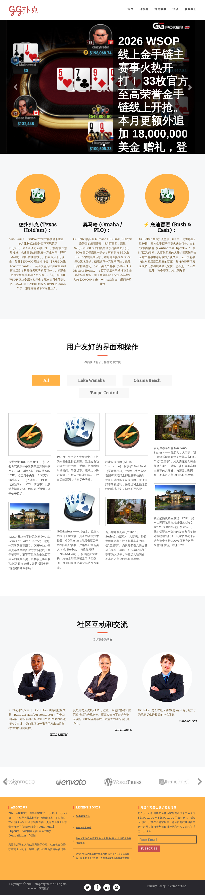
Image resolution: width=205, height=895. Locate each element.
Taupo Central (104, 392)
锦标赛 (144, 9)
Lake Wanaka (91, 380)
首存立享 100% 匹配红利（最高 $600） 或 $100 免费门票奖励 (103, 840)
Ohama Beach (147, 380)
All (46, 380)
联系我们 (191, 9)
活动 (176, 9)
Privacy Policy (156, 886)
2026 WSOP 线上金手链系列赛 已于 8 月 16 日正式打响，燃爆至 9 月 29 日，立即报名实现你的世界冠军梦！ (103, 856)
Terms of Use (177, 886)
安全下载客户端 (83, 827)
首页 (131, 9)
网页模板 (44, 888)
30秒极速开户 (83, 816)
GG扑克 (23, 9)
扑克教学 (161, 9)
